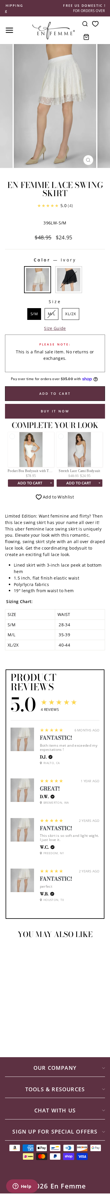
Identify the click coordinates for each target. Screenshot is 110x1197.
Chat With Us (55, 1110)
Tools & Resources (55, 1089)
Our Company (55, 1067)
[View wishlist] (95, 24)
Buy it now (55, 411)
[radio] (37, 279)
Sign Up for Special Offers (54, 1131)
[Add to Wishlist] (12, 954)
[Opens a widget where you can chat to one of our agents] (22, 1186)
